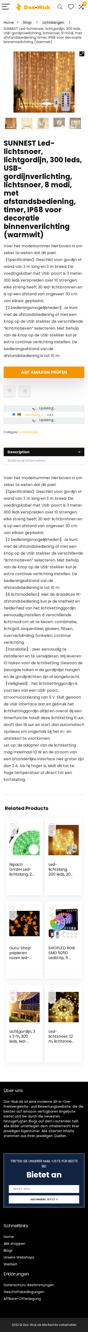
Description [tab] (19, 452)
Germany (32, 414)
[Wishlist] (71, 7)
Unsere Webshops (19, 1257)
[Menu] (6, 6)
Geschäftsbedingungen (24, 1291)
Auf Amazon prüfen (44, 372)
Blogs (8, 1250)
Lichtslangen (53, 22)
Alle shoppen (14, 1243)
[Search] (60, 6)
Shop (27, 22)
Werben (10, 1264)
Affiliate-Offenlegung (22, 1298)
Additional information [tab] (27, 460)
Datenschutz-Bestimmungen (29, 1285)
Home (9, 22)
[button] (81, 53)
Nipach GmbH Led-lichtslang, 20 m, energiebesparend (21, 877)
